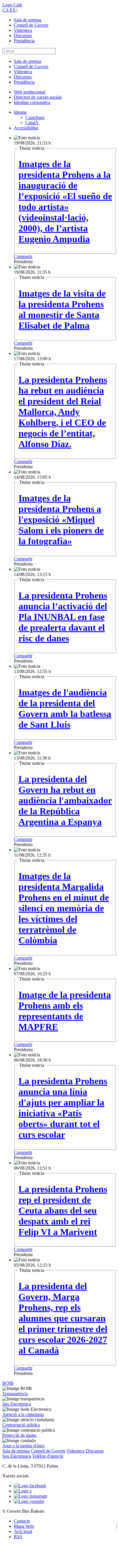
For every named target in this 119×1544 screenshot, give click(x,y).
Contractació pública (21, 1424)
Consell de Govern (31, 25)
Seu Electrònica (16, 1404)
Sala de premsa (27, 19)
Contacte (22, 1521)
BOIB (8, 1383)
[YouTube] (29, 1501)
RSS (18, 1536)
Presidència (24, 40)
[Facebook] (30, 1485)
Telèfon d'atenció (47, 1456)
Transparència (15, 1393)
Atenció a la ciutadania (23, 1414)
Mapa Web (24, 1526)
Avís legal (23, 1531)
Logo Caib (12, 4)
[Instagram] (30, 1496)
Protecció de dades (19, 1435)
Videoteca (23, 30)
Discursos (23, 35)
